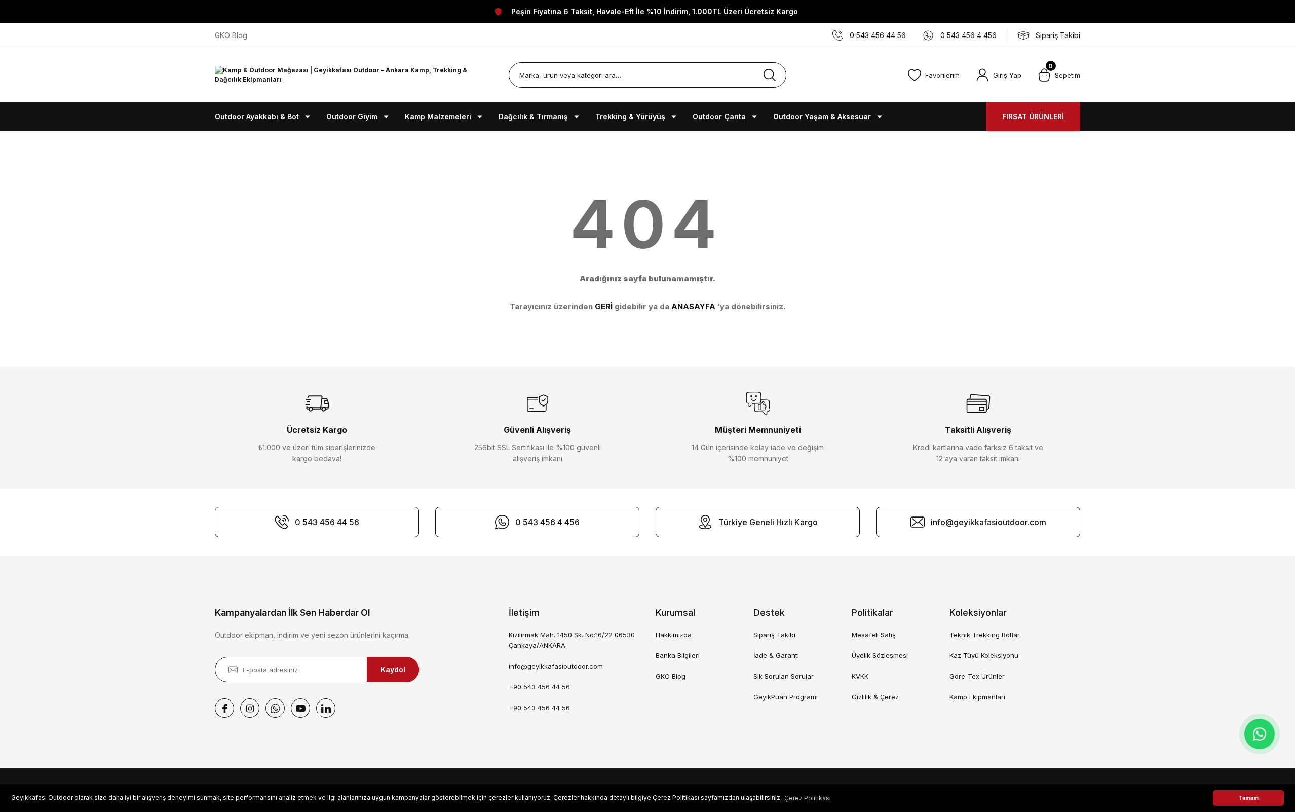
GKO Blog (670, 676)
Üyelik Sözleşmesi (880, 655)
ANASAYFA (693, 306)
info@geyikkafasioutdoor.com (556, 666)
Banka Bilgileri (678, 655)
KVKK (860, 676)
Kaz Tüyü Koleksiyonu (983, 655)
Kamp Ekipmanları (977, 697)
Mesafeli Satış (874, 635)
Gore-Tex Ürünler (977, 676)
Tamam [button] (1249, 798)
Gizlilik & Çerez (875, 697)
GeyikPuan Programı (785, 697)
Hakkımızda (674, 635)
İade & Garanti (776, 655)
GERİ (604, 306)
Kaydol (392, 669)
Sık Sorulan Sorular (783, 676)
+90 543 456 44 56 (539, 687)
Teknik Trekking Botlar (984, 635)
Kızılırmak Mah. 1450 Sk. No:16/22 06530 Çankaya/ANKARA (572, 640)
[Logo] (353, 75)
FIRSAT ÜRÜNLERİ (1033, 116)
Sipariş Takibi (774, 635)
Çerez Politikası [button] (807, 798)
